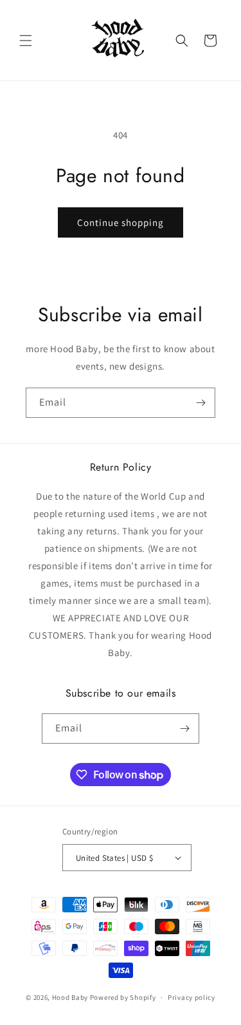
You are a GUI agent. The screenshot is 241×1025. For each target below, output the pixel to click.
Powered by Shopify (123, 997)
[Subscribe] (200, 403)
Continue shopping (120, 222)
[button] (26, 40)
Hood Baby (70, 997)
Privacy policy (191, 997)
